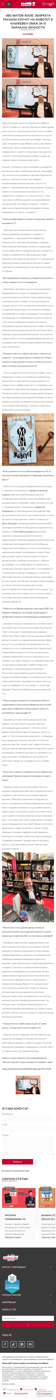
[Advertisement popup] (28, 39)
